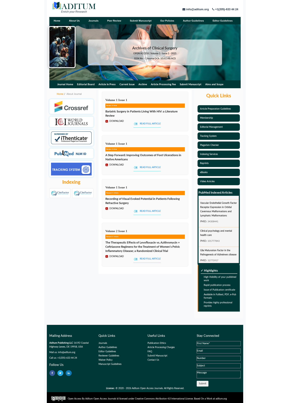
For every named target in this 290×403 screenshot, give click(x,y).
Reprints (204, 163)
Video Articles (207, 181)
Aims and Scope (214, 84)
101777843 (214, 238)
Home (57, 20)
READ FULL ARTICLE (150, 124)
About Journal (74, 94)
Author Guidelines (193, 20)
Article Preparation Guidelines (215, 109)
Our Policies (167, 20)
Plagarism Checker (209, 145)
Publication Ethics (157, 343)
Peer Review (114, 20)
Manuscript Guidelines (110, 364)
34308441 (213, 218)
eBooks (204, 172)
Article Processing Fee (163, 84)
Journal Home (65, 84)
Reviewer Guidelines (109, 356)
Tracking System (208, 136)
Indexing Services (209, 154)
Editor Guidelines (223, 20)
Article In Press (107, 84)
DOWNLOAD (116, 121)
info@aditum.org (66, 352)
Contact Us (153, 360)
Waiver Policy (105, 360)
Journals (93, 20)
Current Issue (127, 84)
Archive (142, 84)
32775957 (213, 257)
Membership (206, 118)
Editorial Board (86, 84)
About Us (74, 20)
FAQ (150, 351)
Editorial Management (211, 127)
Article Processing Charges (161, 347)
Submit (202, 383)
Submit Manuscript (141, 20)
